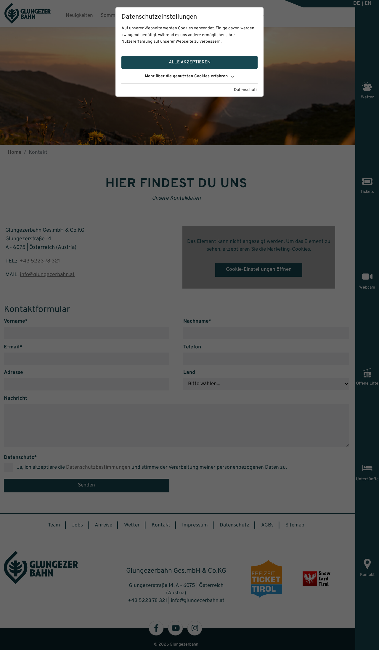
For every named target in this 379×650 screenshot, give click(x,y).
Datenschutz (246, 89)
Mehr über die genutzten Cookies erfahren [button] (186, 76)
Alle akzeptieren (190, 62)
